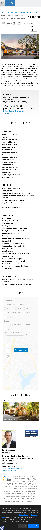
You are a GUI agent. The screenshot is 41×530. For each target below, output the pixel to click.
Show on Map (22, 350)
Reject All (23, 526)
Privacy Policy (23, 515)
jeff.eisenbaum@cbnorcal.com (13, 111)
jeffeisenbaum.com (9, 471)
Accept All (33, 526)
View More (7, 113)
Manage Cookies (10, 526)
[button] (2, 528)
